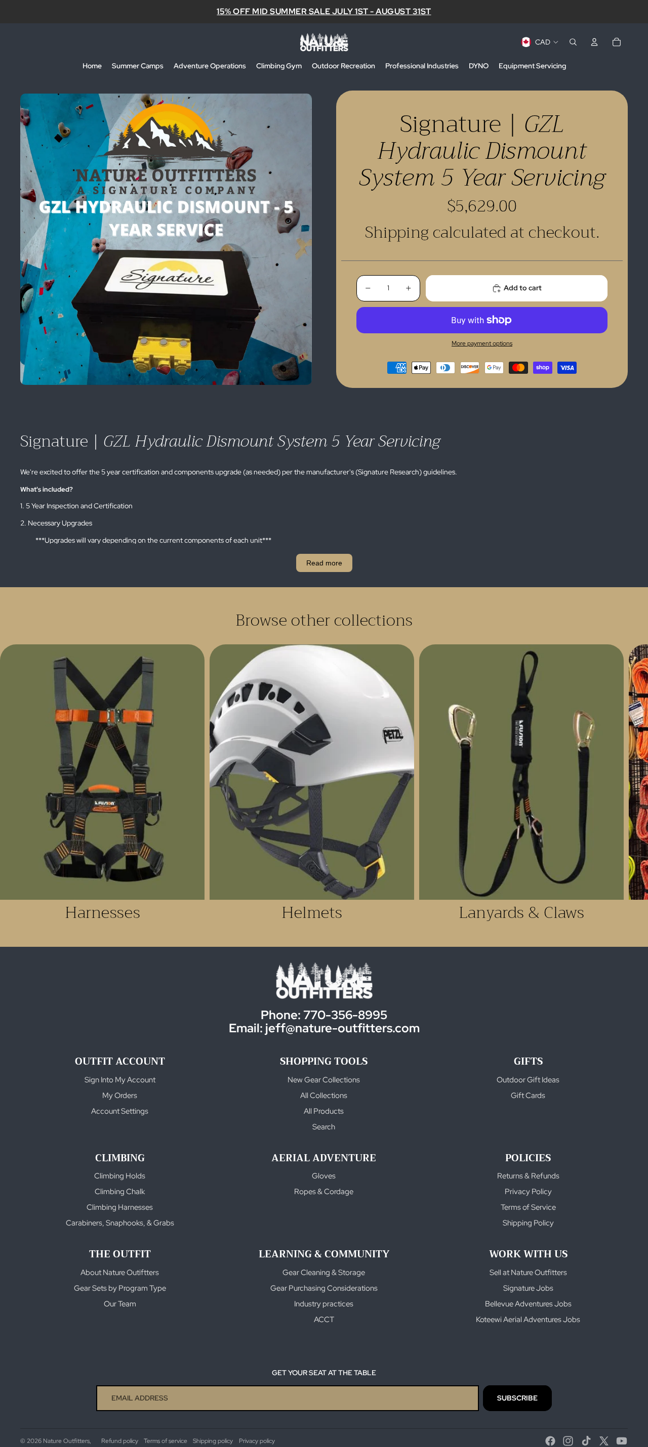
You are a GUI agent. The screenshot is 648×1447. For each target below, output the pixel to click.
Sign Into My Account (120, 1080)
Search (323, 1127)
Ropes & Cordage (323, 1192)
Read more (324, 563)
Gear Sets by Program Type (120, 1288)
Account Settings (119, 1111)
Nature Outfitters (66, 1441)
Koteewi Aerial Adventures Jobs (528, 1319)
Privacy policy (257, 1441)
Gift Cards (528, 1095)
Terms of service (165, 1441)
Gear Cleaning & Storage (323, 1272)
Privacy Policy (528, 1192)
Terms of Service (528, 1207)
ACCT (324, 1319)
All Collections (323, 1095)
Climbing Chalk (120, 1192)
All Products (324, 1111)
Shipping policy (213, 1441)
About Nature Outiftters (119, 1272)
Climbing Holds (119, 1176)
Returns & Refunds (528, 1176)
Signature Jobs (528, 1288)
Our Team (120, 1304)
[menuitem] (92, 66)
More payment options (482, 343)
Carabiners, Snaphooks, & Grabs (120, 1223)
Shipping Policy (528, 1223)
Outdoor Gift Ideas (528, 1080)
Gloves (324, 1176)
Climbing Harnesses (120, 1207)
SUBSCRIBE (517, 1397)
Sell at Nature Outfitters (528, 1272)
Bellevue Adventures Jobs (528, 1304)
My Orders (119, 1095)
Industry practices (323, 1304)
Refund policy (119, 1441)
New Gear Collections (324, 1080)
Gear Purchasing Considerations (324, 1288)
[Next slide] (616, 783)
